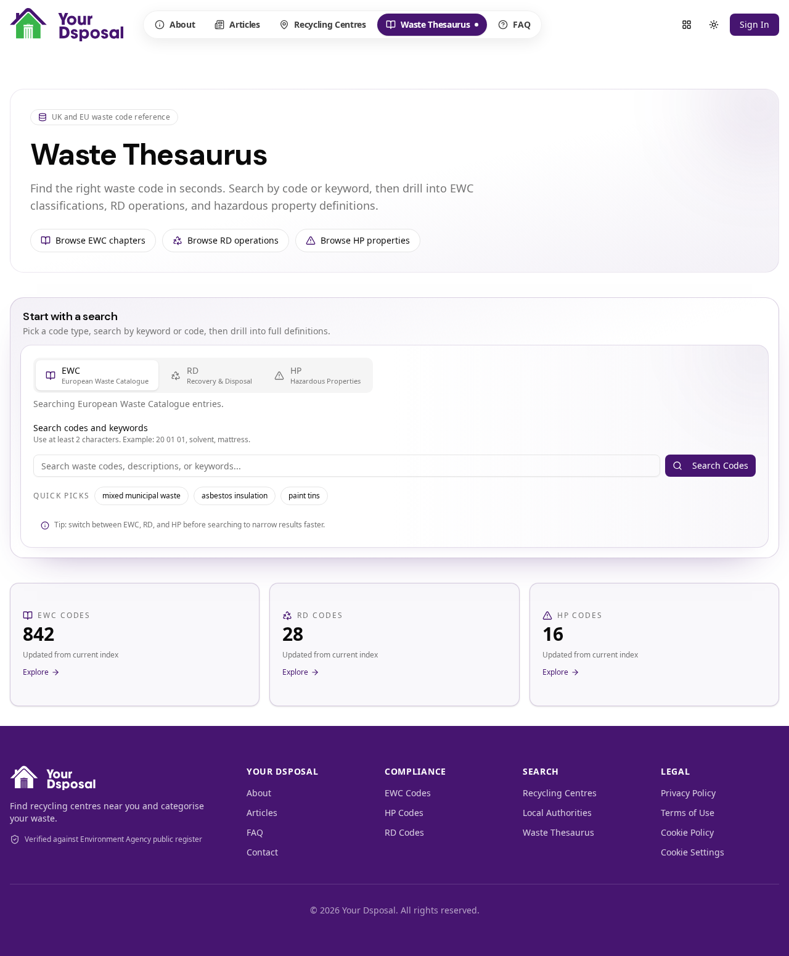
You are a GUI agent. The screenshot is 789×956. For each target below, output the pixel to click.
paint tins (304, 495)
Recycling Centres (330, 24)
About (182, 24)
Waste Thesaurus (427, 27)
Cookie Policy (687, 832)
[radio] (97, 375)
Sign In (754, 24)
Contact (262, 852)
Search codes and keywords (90, 428)
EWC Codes (408, 793)
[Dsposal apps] (687, 25)
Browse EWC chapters (100, 240)
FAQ (521, 24)
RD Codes (404, 832)
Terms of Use (687, 812)
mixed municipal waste (141, 495)
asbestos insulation (235, 495)
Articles (244, 24)
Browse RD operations (233, 240)
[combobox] (346, 466)
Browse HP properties (365, 240)
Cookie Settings (692, 852)
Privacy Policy (688, 793)
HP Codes (404, 812)
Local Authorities (557, 812)
